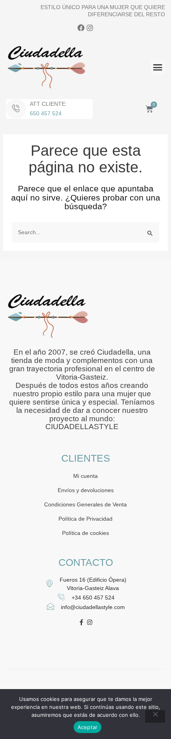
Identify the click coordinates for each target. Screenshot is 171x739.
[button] (157, 66)
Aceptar (88, 727)
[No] (155, 716)
